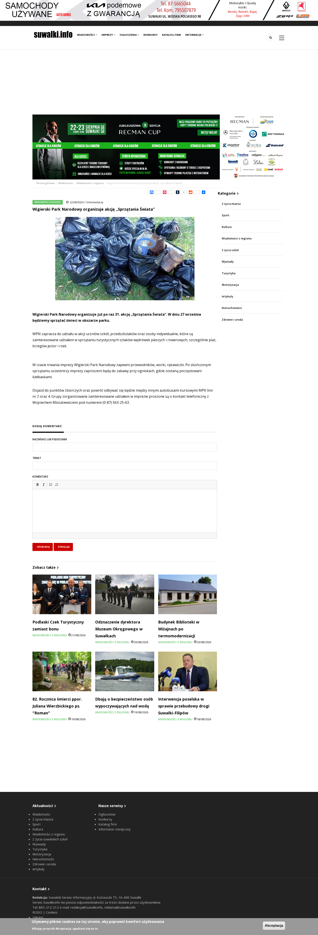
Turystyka (228, 273)
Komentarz (40, 476)
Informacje (193, 34)
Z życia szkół (230, 250)
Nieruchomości (232, 307)
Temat (36, 458)
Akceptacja (274, 925)
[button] (37, 484)
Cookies (52, 912)
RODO (37, 912)
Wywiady (228, 261)
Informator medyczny (114, 829)
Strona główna (45, 183)
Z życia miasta (231, 203)
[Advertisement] (159, 82)
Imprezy (107, 34)
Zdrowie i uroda (232, 319)
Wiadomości (86, 34)
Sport (225, 215)
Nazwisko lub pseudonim (49, 439)
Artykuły (227, 296)
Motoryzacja (230, 284)
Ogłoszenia (128, 34)
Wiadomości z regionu (90, 183)
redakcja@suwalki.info (86, 907)
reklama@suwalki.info (120, 907)
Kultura (226, 226)
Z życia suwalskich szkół (49, 839)
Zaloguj (37, 917)
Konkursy (150, 34)
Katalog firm (171, 34)
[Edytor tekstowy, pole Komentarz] (125, 516)
